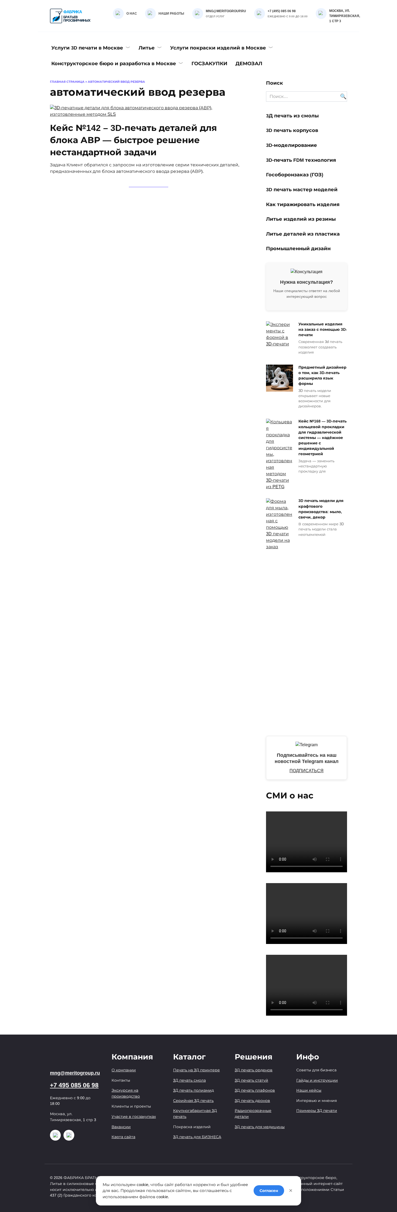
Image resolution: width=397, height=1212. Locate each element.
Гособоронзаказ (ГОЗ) (294, 174)
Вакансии (121, 1127)
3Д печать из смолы (293, 115)
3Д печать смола (189, 1080)
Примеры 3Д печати (316, 1110)
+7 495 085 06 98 (74, 1085)
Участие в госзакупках (134, 1116)
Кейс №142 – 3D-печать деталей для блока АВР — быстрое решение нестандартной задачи (133, 140)
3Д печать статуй (251, 1080)
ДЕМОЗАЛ (248, 63)
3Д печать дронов (252, 1100)
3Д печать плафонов (255, 1090)
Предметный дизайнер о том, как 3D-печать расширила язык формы (322, 375)
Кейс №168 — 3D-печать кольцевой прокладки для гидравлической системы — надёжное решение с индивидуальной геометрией (322, 437)
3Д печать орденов (253, 1070)
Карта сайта (123, 1137)
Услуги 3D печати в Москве (87, 48)
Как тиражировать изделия (302, 204)
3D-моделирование (291, 145)
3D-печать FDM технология (301, 160)
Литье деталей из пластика (303, 234)
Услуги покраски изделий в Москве (218, 48)
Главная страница (67, 81)
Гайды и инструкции (317, 1080)
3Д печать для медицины (260, 1127)
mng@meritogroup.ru (75, 1073)
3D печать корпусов (292, 130)
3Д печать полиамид (193, 1090)
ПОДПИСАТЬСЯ (307, 770)
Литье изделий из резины (301, 219)
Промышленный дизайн (298, 248)
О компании (124, 1070)
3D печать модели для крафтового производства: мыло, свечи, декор (321, 509)
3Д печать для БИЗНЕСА (197, 1137)
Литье (147, 48)
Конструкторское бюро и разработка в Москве (113, 63)
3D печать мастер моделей (302, 189)
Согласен (269, 1190)
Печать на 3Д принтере (196, 1070)
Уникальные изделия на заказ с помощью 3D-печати (322, 329)
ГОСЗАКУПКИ (209, 63)
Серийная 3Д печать (193, 1100)
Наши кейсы (308, 1090)
